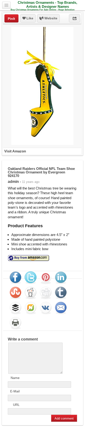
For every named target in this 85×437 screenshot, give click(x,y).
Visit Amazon (15, 151)
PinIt (11, 19)
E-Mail (15, 391)
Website (50, 18)
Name (15, 378)
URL (16, 405)
